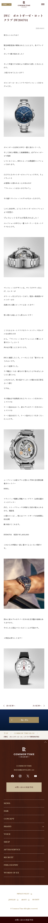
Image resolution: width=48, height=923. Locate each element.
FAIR (6, 811)
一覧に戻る (24, 720)
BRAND (7, 826)
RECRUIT (9, 857)
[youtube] (35, 776)
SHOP (7, 842)
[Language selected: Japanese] (42, 920)
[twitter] (28, 776)
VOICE (7, 834)
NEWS (7, 803)
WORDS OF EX (11, 873)
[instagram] (20, 776)
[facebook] (12, 776)
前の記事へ (10, 705)
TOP (6, 733)
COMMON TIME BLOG (24, 733)
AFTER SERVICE (12, 850)
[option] (42, 921)
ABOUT (24, 900)
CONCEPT (9, 819)
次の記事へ (37, 705)
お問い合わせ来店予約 (24, 787)
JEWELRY (12, 900)
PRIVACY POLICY (23, 894)
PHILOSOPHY (11, 865)
